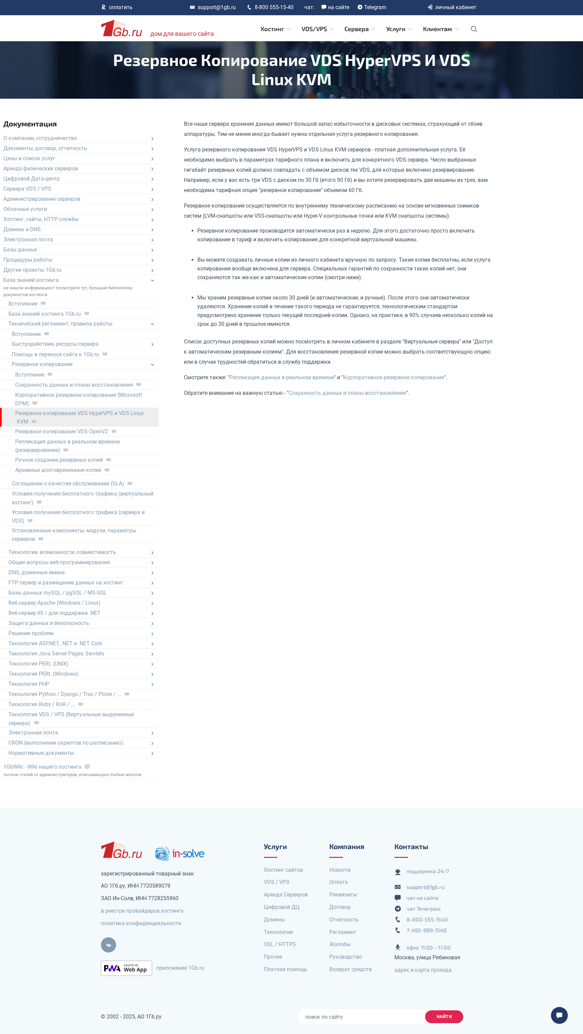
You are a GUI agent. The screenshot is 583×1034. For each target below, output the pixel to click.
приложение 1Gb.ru (180, 967)
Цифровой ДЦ (282, 907)
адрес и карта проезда (423, 970)
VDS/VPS (315, 28)
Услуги (396, 28)
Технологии (278, 932)
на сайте (338, 7)
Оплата (338, 882)
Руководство (345, 957)
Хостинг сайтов (283, 870)
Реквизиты (343, 894)
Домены (274, 919)
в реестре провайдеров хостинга (142, 911)
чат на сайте (423, 897)
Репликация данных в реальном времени (281, 377)
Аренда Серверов (286, 894)
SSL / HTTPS (280, 944)
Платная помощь (285, 969)
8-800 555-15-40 (274, 7)
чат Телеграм (424, 908)
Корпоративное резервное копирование (393, 377)
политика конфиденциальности (141, 923)
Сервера (357, 28)
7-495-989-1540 (427, 930)
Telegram (375, 7)
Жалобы (340, 944)
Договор (340, 907)
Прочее (273, 957)
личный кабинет (455, 7)
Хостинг (272, 28)
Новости (340, 870)
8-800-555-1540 (427, 919)
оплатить (121, 7)
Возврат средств (350, 969)
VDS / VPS (276, 882)
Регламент (342, 932)
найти (444, 1016)
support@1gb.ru (217, 7)
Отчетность (344, 919)
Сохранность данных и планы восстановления (347, 393)
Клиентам (438, 28)
